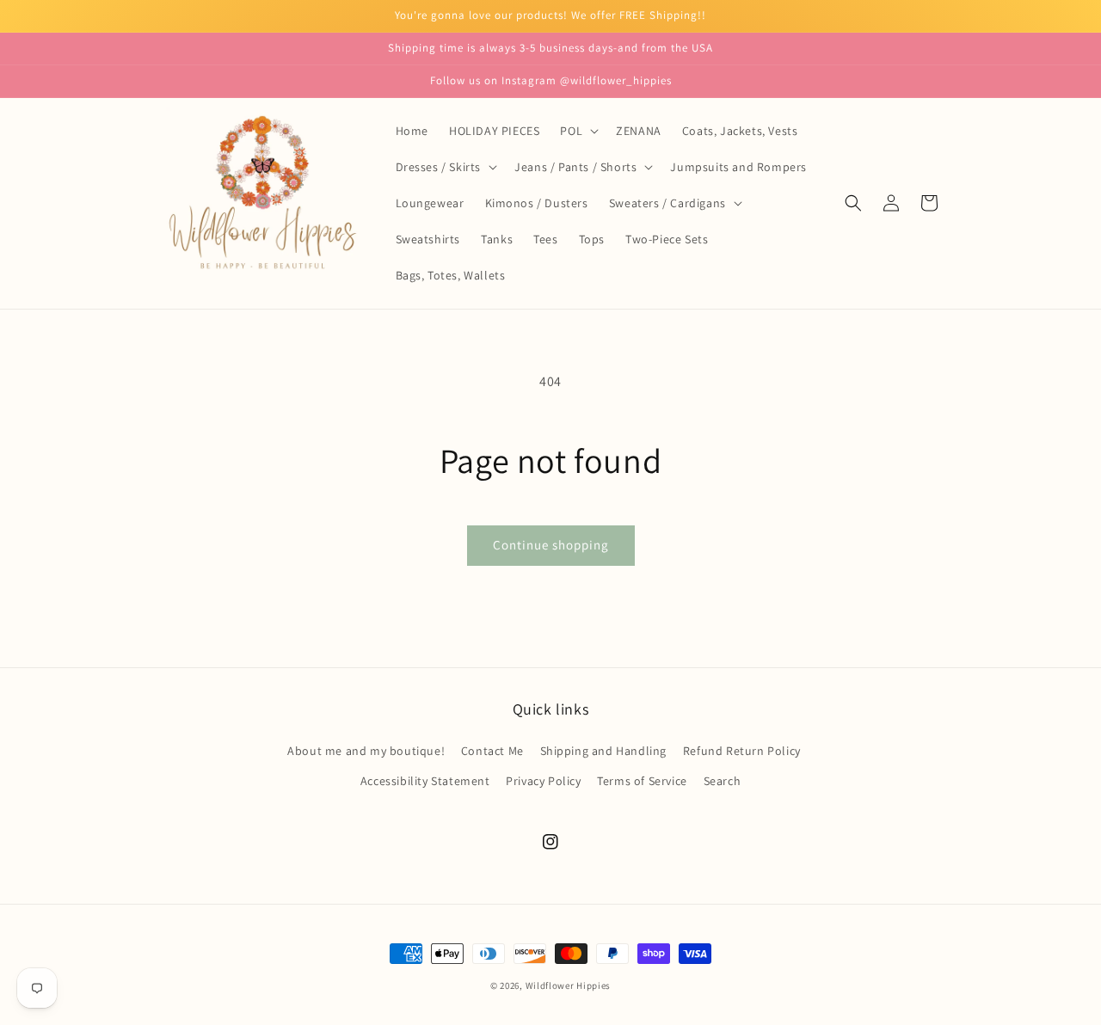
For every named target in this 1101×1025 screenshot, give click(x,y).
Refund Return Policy (742, 750)
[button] (578, 131)
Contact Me (492, 750)
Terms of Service (642, 781)
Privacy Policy (543, 781)
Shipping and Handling (603, 750)
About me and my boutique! (366, 750)
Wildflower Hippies (569, 985)
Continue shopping (551, 545)
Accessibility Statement (425, 781)
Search (722, 781)
